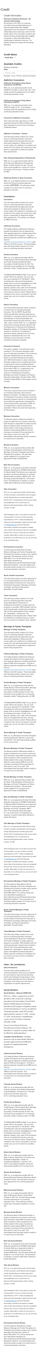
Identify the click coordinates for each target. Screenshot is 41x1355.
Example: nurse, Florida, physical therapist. (20, 76)
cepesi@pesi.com (11, 525)
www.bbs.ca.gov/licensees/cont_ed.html (17, 242)
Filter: (7, 69)
